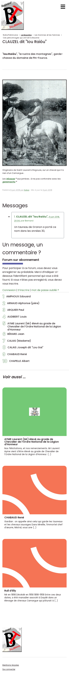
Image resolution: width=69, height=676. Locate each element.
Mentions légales (10, 665)
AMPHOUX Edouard (17, 297)
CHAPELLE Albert (16, 361)
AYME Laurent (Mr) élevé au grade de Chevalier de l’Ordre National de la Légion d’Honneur (32, 326)
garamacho (8, 181)
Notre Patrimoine (10, 35)
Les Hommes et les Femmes (47, 35)
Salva (26, 190)
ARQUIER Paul (13, 310)
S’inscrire (23, 290)
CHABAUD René (15, 355)
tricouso (10, 178)
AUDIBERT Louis (15, 317)
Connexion (9, 290)
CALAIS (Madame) (17, 341)
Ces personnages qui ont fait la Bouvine (21, 37)
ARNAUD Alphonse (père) (21, 304)
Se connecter (8, 669)
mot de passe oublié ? (45, 290)
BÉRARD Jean (13, 334)
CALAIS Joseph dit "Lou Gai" (23, 348)
